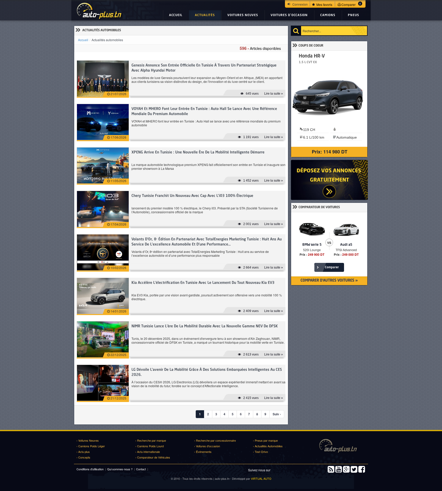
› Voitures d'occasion (207, 446)
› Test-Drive (260, 452)
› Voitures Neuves (87, 440)
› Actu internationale (147, 452)
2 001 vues (251, 224)
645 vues (252, 93)
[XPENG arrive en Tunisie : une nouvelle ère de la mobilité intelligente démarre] (103, 165)
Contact (141, 469)
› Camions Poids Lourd (149, 446)
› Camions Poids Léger (90, 446)
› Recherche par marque (150, 440)
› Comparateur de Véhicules (152, 457)
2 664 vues (251, 267)
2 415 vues (251, 398)
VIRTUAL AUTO (261, 478)
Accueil (175, 15)
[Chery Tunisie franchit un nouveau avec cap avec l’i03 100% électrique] (103, 209)
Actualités (205, 15)
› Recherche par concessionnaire (215, 440)
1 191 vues (251, 137)
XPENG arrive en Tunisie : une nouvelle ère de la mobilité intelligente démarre (197, 152)
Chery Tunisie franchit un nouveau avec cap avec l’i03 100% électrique (192, 196)
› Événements (203, 452)
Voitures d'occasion (289, 15)
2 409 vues (251, 311)
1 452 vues (251, 180)
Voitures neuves (242, 15)
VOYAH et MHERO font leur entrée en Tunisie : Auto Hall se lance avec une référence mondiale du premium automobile (204, 111)
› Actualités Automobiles (268, 446)
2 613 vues (251, 354)
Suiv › (277, 414)
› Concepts (83, 457)
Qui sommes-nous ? (119, 469)
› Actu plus (83, 452)
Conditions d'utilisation (90, 469)
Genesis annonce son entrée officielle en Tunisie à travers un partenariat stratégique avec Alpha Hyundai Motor (204, 68)
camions (327, 15)
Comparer (331, 267)
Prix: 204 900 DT (337, 151)
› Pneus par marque (265, 440)
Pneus (353, 15)
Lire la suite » (273, 93)
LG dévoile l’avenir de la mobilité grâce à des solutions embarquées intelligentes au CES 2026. (206, 372)
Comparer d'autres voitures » (329, 280)
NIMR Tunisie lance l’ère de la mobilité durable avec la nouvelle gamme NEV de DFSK (204, 326)
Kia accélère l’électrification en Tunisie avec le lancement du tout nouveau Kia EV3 (202, 283)
